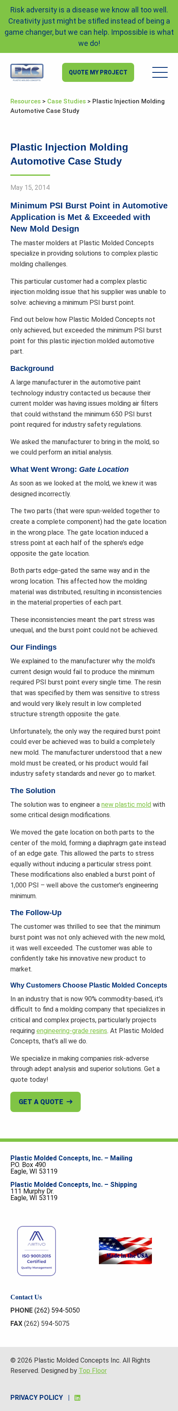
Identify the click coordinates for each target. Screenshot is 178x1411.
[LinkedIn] (77, 1398)
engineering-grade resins (71, 1031)
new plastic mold (126, 804)
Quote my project (98, 72)
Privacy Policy (36, 1397)
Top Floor (93, 1371)
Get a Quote (41, 1102)
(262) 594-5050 (57, 1310)
